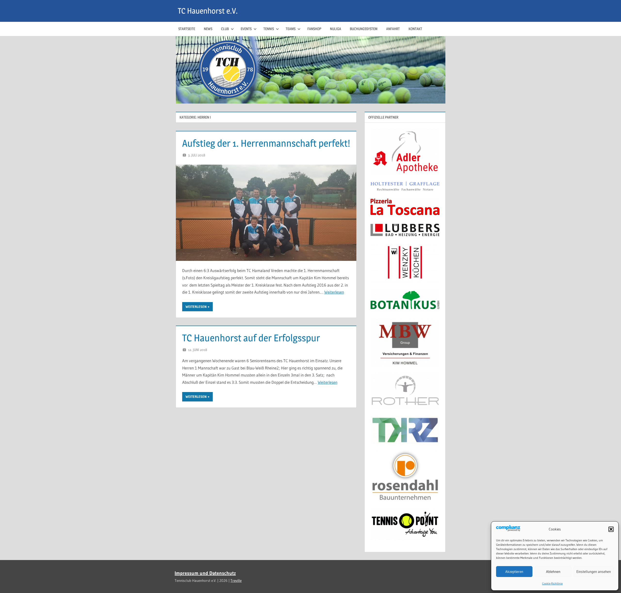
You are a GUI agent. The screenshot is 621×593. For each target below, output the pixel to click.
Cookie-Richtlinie (552, 583)
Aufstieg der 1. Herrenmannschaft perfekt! (266, 143)
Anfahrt (393, 28)
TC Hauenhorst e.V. (208, 11)
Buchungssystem (363, 28)
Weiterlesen (334, 292)
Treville (236, 580)
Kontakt (415, 28)
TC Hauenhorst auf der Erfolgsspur (251, 338)
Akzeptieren (514, 571)
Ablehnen (553, 571)
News (208, 28)
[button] (611, 529)
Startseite (186, 28)
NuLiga (335, 28)
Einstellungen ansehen (593, 571)
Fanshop (314, 28)
